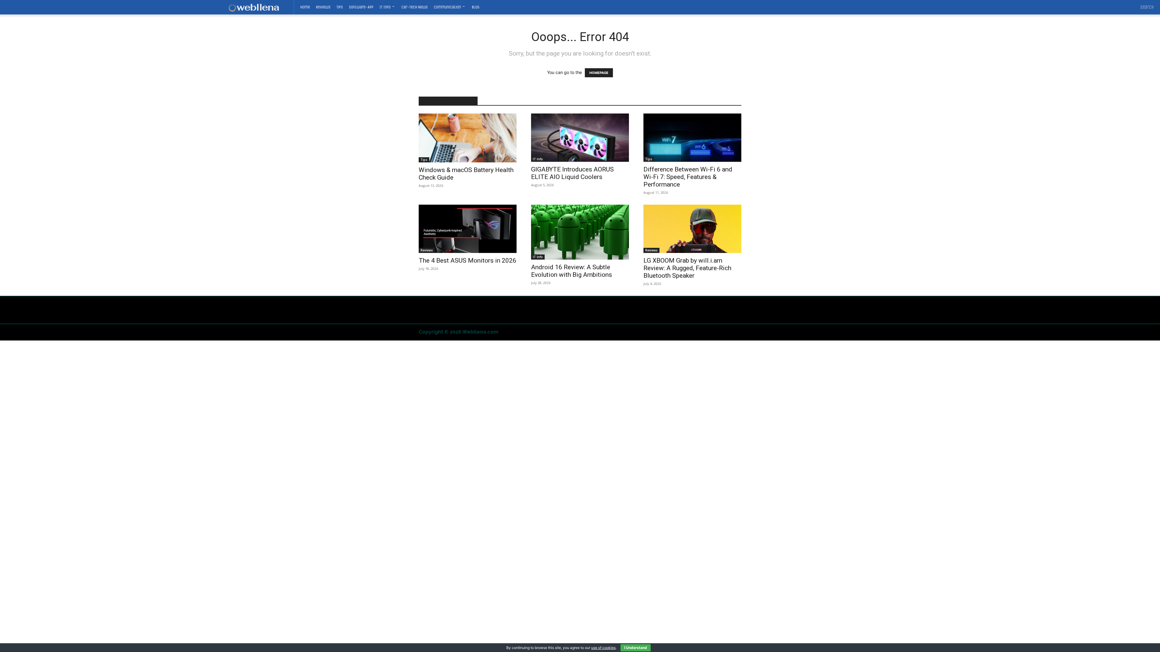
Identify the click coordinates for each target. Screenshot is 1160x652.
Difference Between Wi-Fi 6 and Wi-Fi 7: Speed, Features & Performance (687, 177)
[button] (1147, 7)
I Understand (635, 647)
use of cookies (603, 647)
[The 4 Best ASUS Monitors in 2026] (468, 229)
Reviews (426, 250)
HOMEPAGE (598, 73)
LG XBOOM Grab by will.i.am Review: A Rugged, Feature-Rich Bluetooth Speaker (687, 268)
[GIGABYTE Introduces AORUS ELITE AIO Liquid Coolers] (580, 137)
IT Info (538, 159)
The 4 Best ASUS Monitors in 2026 (467, 260)
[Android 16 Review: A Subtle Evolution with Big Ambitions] (580, 232)
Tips (423, 160)
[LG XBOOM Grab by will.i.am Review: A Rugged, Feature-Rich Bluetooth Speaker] (692, 229)
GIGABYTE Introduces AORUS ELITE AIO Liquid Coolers (572, 173)
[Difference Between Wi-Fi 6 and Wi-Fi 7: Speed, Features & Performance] (692, 137)
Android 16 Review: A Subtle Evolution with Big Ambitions (571, 271)
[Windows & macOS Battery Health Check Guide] (468, 137)
